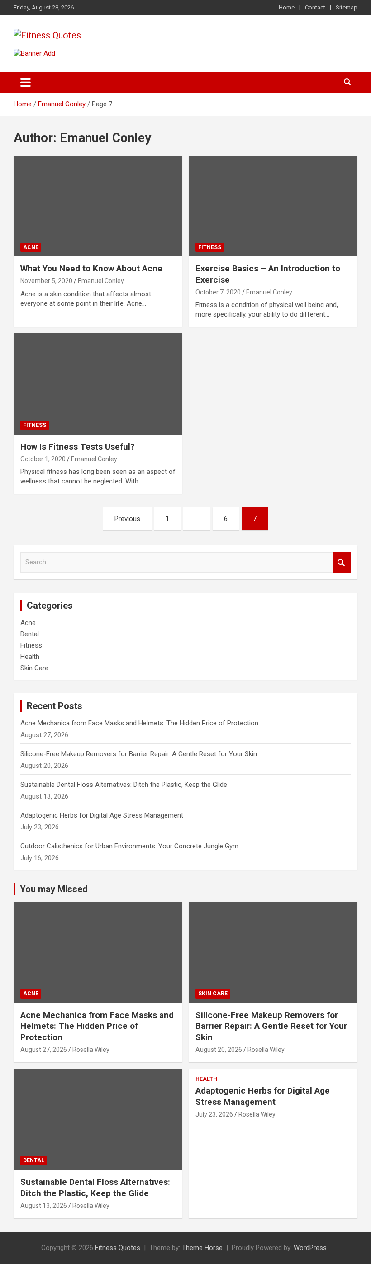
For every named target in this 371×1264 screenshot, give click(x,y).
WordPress (310, 1248)
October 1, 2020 (43, 459)
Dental (29, 634)
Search (342, 562)
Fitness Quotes (117, 1248)
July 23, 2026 (214, 1114)
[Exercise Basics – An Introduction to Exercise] (273, 206)
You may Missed (54, 889)
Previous (127, 519)
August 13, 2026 (43, 1205)
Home (287, 7)
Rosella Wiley (90, 1049)
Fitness (209, 247)
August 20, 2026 (218, 1049)
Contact (315, 7)
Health (29, 657)
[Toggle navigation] (26, 82)
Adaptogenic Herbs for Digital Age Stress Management (101, 815)
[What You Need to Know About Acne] (98, 206)
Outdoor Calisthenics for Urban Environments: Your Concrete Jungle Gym (129, 846)
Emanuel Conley (101, 280)
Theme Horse (202, 1248)
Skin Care (34, 668)
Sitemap (346, 7)
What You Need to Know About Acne (91, 268)
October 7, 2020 (218, 292)
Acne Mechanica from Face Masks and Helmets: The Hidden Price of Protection (139, 723)
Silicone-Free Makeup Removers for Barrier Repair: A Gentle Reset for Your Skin (138, 754)
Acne (30, 247)
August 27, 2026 (43, 1049)
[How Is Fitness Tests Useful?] (98, 384)
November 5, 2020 (46, 280)
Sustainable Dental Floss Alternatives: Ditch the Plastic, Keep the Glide (123, 785)
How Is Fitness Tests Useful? (77, 446)
